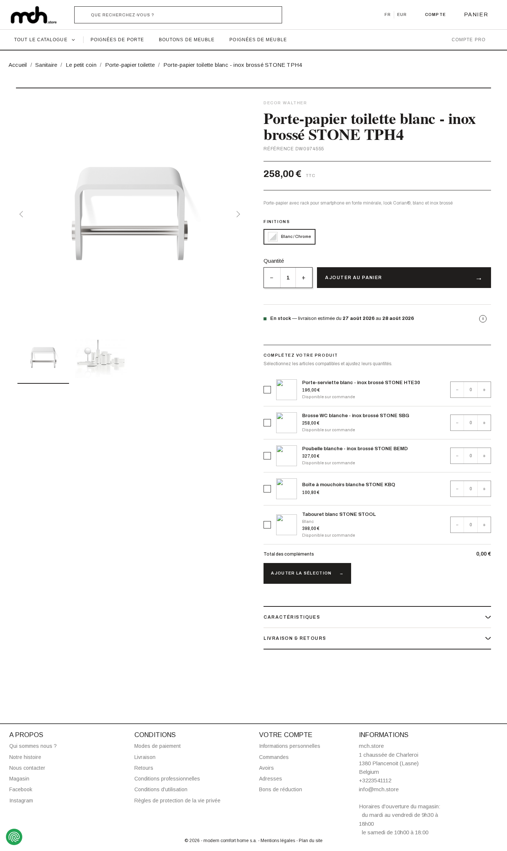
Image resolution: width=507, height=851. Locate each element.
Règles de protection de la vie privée (177, 800)
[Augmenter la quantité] (304, 278)
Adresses (270, 779)
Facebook (20, 789)
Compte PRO (468, 39)
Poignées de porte (117, 39)
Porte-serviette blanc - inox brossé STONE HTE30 (361, 382)
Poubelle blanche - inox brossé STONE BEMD (355, 448)
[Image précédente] (23, 214)
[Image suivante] (237, 214)
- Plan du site (309, 840)
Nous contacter (27, 768)
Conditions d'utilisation (160, 789)
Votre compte (286, 735)
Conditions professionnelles (167, 779)
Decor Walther (285, 103)
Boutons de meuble (187, 39)
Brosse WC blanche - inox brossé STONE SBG (355, 415)
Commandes (274, 757)
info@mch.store (379, 789)
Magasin (19, 779)
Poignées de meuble (258, 39)
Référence (279, 148)
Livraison (145, 757)
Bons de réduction (280, 789)
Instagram (21, 800)
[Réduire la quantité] (272, 278)
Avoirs (266, 768)
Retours (143, 768)
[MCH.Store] (37, 15)
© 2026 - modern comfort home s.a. (221, 840)
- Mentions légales (277, 840)
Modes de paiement (157, 746)
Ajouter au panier (353, 277)
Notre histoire (25, 757)
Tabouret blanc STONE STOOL (339, 514)
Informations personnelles (289, 746)
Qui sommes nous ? (33, 746)
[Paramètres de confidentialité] (14, 836)
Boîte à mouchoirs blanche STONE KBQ (348, 484)
